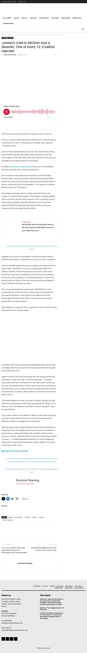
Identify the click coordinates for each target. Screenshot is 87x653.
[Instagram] (74, 1)
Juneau (41, 517)
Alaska (10, 517)
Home (4, 35)
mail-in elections (8, 520)
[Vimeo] (81, 1)
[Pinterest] (14, 60)
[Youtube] (84, 1)
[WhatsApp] (19, 60)
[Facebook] (71, 1)
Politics (10, 35)
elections (27, 517)
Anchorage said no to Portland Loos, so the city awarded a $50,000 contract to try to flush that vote (38, 227)
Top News (10, 38)
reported (22, 167)
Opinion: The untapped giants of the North (52, 609)
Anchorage (18, 517)
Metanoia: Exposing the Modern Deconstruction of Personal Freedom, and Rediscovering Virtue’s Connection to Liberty (51, 601)
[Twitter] (78, 1)
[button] (82, 29)
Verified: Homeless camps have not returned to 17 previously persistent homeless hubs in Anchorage (51, 615)
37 (55, 54)
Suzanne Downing (10, 54)
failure (35, 517)
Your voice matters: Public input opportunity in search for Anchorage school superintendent (14, 550)
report (19, 445)
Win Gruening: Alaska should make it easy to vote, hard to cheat (43, 549)
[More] (24, 60)
